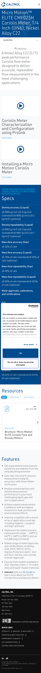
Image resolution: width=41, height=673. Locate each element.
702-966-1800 (12, 600)
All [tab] (4, 397)
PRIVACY (32, 664)
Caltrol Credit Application (13, 646)
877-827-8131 (7, 614)
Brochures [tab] (14, 397)
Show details (29, 344)
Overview (8, 40)
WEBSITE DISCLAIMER (10, 662)
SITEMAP (5, 665)
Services (16, 631)
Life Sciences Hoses (10, 642)
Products (6, 631)
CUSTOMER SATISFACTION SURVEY (14, 664)
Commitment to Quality (11, 638)
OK (20, 353)
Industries (26, 631)
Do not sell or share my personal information (20, 363)
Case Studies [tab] (29, 397)
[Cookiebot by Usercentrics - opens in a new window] (28, 306)
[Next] (37, 422)
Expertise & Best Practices (13, 635)
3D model (28, 572)
